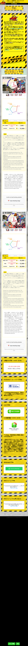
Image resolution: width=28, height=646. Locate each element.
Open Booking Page (15, 200)
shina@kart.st (17, 2)
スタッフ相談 (11, 643)
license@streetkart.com (14, 35)
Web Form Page (14, 488)
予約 (18, 643)
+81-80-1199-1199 (14, 366)
